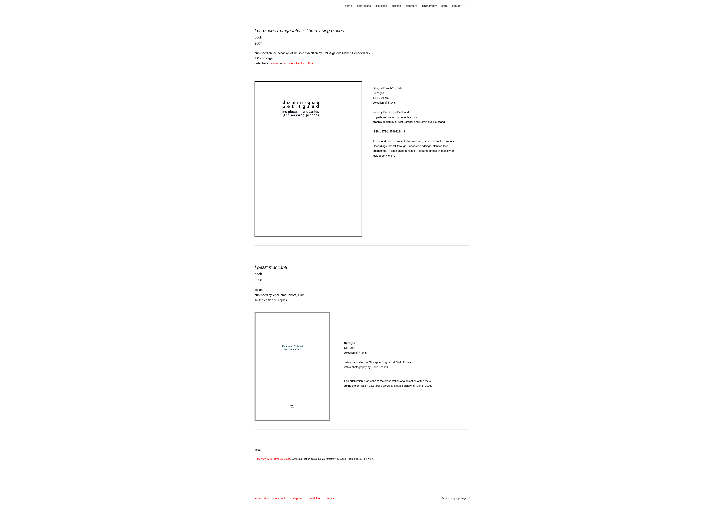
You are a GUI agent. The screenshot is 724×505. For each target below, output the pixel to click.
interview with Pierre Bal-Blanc (273, 458)
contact (274, 63)
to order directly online (298, 63)
